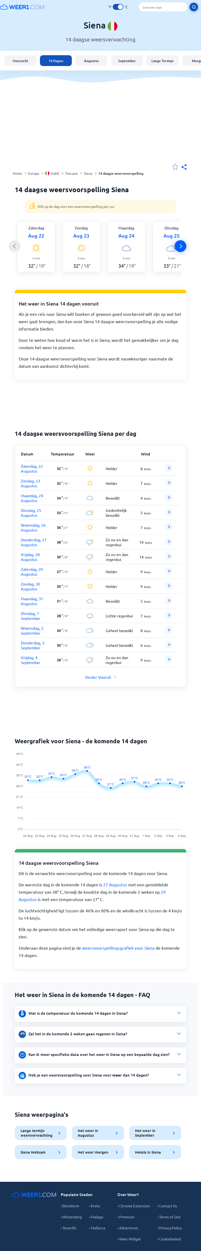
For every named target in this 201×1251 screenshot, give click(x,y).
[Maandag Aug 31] (168, 602)
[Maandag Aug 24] (168, 499)
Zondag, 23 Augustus (30, 483)
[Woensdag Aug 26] (168, 528)
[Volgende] (180, 246)
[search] (193, 7)
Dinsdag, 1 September (30, 616)
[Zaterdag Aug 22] (168, 469)
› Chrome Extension (133, 1205)
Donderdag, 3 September (32, 645)
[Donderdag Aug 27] (168, 543)
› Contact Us (167, 1205)
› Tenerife (68, 1227)
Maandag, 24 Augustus (32, 498)
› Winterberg (71, 1216)
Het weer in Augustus (88, 1133)
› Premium (125, 1216)
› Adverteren (127, 1227)
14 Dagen (56, 60)
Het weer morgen (93, 1152)
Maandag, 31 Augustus (32, 601)
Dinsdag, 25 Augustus (31, 513)
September (127, 60)
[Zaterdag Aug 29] (168, 573)
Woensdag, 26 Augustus (33, 527)
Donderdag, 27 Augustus (34, 542)
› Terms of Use (168, 1216)
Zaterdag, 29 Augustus (32, 571)
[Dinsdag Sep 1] (168, 617)
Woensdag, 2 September (32, 630)
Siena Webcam (33, 1152)
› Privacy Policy (169, 1227)
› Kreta (94, 1205)
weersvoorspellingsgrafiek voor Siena (118, 947)
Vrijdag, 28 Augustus (30, 557)
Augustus (91, 60)
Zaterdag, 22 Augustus (32, 468)
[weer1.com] (22, 7)
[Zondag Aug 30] (168, 587)
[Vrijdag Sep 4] (168, 661)
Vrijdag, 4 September (30, 660)
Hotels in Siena (148, 1152)
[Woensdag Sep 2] (168, 631)
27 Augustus (115, 884)
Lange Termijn (162, 60)
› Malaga (96, 1216)
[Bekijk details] (168, 468)
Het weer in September (145, 1133)
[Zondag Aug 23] (168, 484)
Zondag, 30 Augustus (30, 586)
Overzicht (20, 60)
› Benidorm (70, 1205)
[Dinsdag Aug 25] (168, 514)
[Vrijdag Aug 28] (168, 558)
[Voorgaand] (15, 246)
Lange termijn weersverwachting (36, 1133)
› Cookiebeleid (169, 1239)
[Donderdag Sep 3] (168, 646)
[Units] (118, 7)
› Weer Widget (129, 1239)
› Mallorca (97, 1227)
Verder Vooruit (98, 677)
